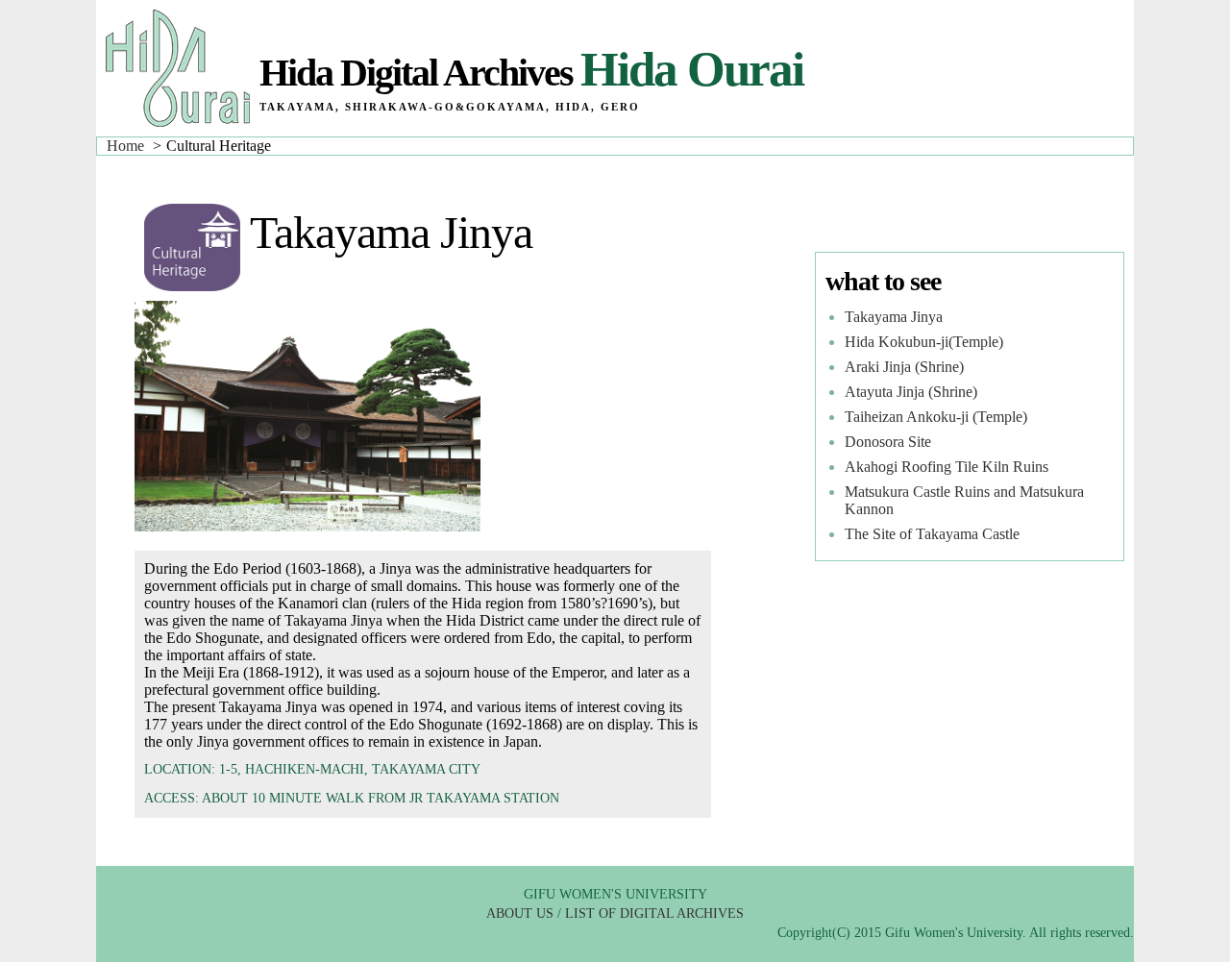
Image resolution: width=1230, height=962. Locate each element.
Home (125, 145)
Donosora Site (888, 441)
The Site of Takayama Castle (932, 534)
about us (520, 913)
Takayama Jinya (894, 316)
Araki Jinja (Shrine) (904, 366)
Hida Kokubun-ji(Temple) (924, 341)
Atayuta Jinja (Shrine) (911, 391)
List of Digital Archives (654, 913)
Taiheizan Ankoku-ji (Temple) (936, 416)
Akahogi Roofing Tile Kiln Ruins (946, 466)
